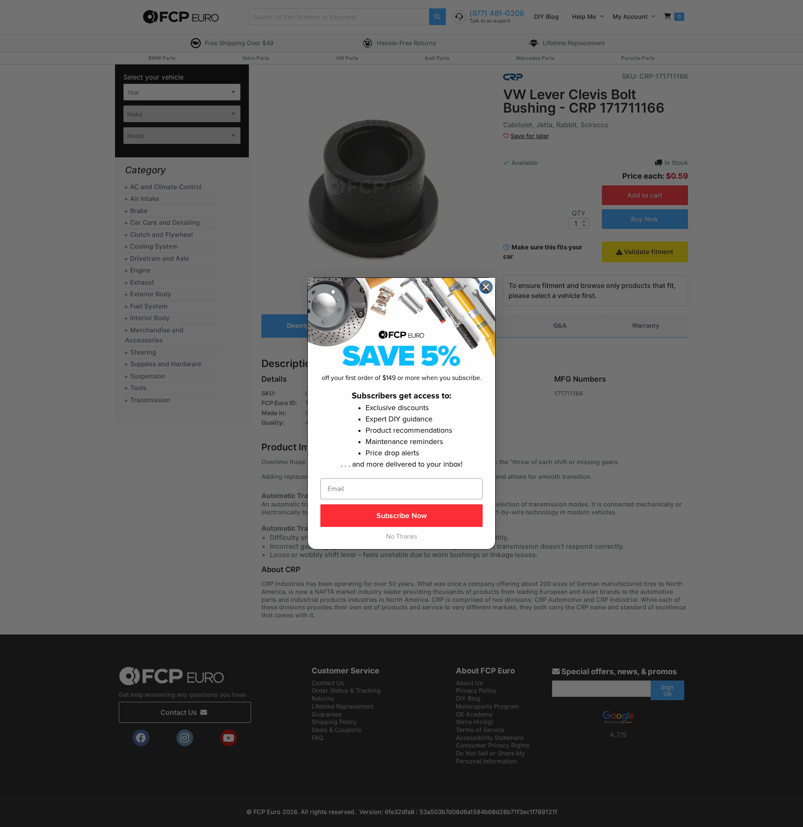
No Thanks (401, 536)
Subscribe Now (401, 515)
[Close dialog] (486, 287)
